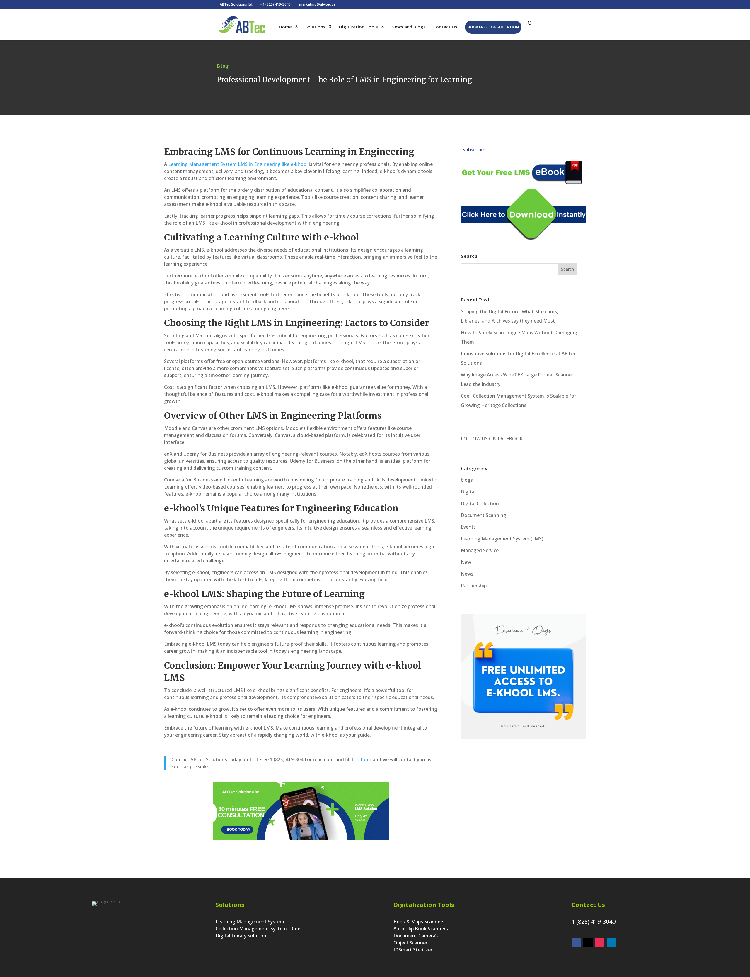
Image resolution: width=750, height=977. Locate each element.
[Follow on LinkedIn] (501, 150)
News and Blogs (408, 27)
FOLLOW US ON (479, 438)
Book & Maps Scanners (418, 921)
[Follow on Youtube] (548, 150)
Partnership (474, 585)
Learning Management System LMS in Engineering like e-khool (237, 164)
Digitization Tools (358, 27)
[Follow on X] (513, 150)
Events (468, 527)
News (467, 574)
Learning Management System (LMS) (502, 538)
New (466, 562)
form (365, 759)
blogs (467, 480)
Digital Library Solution (241, 935)
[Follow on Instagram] (536, 150)
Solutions (315, 27)
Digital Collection (480, 503)
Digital (468, 491)
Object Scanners (411, 942)
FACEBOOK (510, 438)
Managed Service (480, 550)
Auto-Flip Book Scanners (420, 928)
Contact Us (445, 27)
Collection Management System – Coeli (259, 928)
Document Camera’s (416, 935)
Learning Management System (250, 921)
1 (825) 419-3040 (594, 921)
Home (285, 27)
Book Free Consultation (493, 27)
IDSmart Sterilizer (412, 950)
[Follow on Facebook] (524, 150)
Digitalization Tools (423, 905)
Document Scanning (483, 515)
